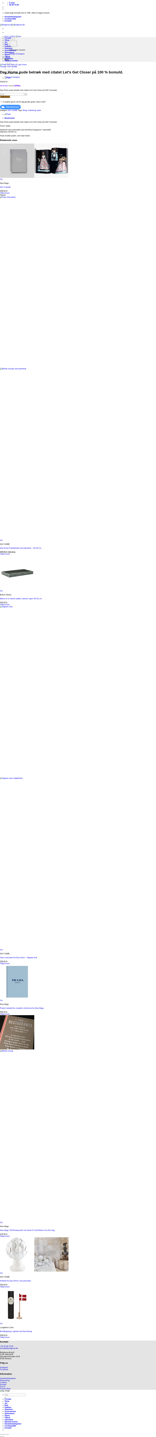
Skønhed (8, 48)
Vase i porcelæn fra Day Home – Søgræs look (18, 958)
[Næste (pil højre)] (3, 1436)
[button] (13, 36)
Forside (8, 38)
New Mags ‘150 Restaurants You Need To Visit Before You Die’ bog (27, 1230)
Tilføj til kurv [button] (5, 193)
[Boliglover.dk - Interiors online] (12, 25)
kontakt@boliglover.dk (9, 1348)
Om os (2, 1387)
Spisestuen (9, 52)
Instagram (4, 1367)
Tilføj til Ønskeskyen (12, 107)
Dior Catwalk (5, 187)
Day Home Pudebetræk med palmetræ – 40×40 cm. (21, 548)
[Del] (5, 1434)
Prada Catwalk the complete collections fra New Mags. (22, 1008)
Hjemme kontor (11, 61)
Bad (6, 44)
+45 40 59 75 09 (6, 1346)
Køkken (8, 46)
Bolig (25, 110)
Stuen (7, 54)
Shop (7, 40)
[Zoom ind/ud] (1, 1434)
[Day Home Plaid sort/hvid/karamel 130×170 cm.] (8, 78)
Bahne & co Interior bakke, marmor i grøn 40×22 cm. (21, 599)
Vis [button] (1, 179)
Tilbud (7, 57)
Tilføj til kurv (5, 97)
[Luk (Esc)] (8, 1434)
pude (39, 110)
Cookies (3, 1382)
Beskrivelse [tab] (10, 118)
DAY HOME (12, 110)
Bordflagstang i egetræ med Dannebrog (16, 1331)
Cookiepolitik (10, 19)
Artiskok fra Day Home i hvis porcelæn (15, 1281)
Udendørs (9, 59)
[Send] (5, 1397)
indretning (32, 110)
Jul (6, 42)
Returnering (5, 1380)
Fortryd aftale (5, 1389)
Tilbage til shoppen (17, 54)
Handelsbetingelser (13, 17)
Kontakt (8, 21)
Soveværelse (10, 50)
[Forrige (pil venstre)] (1, 1436)
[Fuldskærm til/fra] (3, 1434)
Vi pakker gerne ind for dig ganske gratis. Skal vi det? (24, 102)
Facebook (4, 1369)
